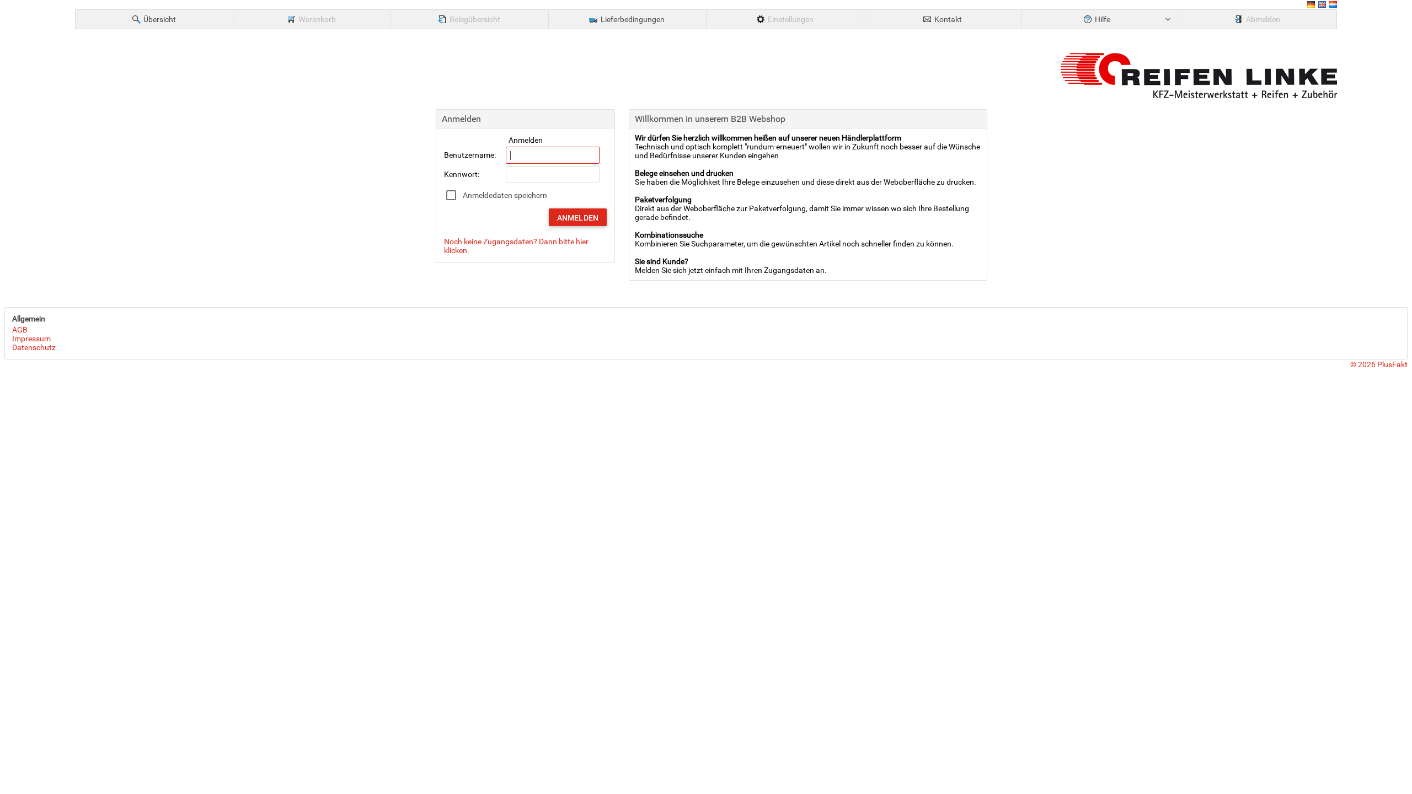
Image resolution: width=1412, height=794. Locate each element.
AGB (20, 329)
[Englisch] (1322, 6)
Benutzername (469, 155)
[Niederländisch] (1333, 6)
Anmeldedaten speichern (505, 195)
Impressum (31, 338)
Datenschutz (34, 347)
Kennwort (461, 174)
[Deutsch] (1311, 6)
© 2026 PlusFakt (1379, 364)
